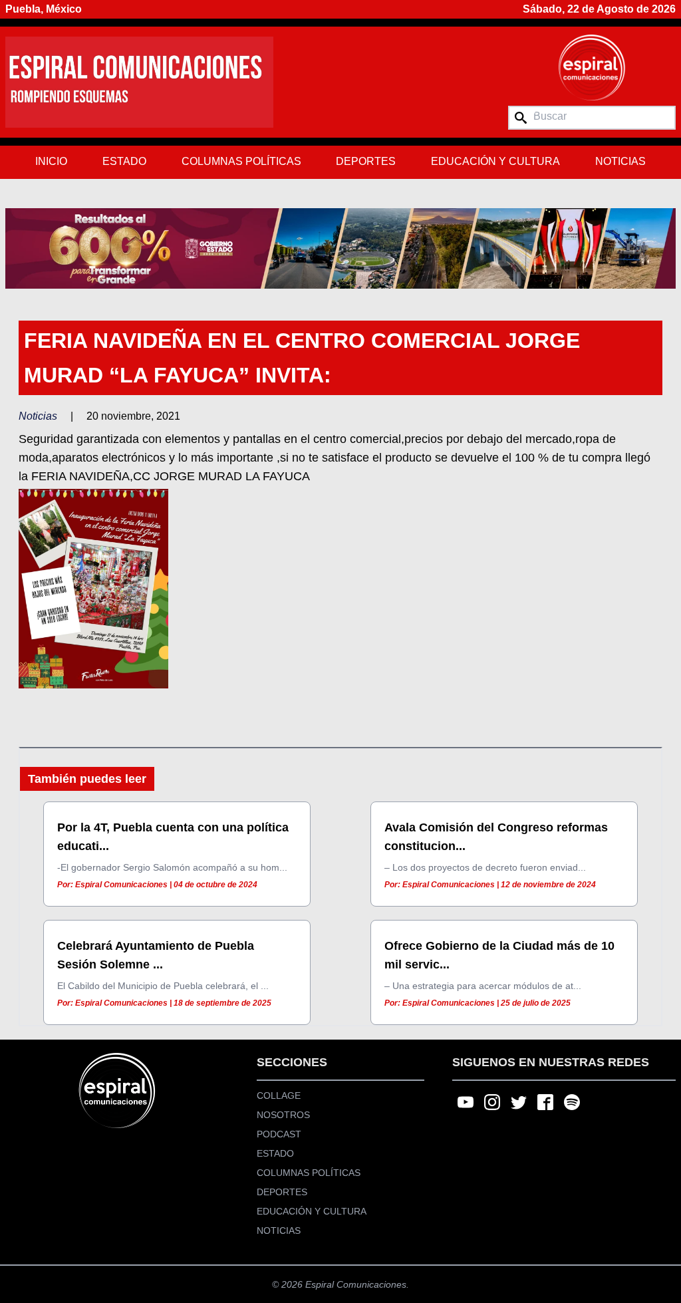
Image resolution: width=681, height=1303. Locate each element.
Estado (124, 161)
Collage (279, 1095)
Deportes (366, 161)
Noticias (620, 161)
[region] (340, 248)
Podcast (279, 1134)
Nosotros (283, 1114)
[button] (340, 248)
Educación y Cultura (495, 161)
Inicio (51, 161)
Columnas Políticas (241, 161)
